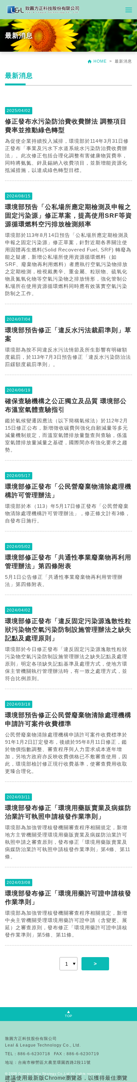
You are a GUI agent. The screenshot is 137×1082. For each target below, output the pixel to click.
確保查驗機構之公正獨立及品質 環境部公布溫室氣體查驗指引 (66, 405)
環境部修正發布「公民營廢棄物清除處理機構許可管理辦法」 (68, 491)
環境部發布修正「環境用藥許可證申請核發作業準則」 (68, 897)
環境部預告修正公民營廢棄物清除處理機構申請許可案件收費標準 (68, 719)
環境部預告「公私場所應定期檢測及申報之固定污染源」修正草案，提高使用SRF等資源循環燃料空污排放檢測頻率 (68, 215)
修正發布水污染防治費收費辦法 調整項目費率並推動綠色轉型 (66, 126)
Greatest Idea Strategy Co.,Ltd (43, 1074)
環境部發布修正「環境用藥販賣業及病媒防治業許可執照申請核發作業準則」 (68, 812)
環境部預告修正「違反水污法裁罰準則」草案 (68, 334)
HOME (97, 61)
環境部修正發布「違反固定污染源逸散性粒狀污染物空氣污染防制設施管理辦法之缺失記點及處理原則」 (68, 630)
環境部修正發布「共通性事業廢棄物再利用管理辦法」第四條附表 (68, 561)
